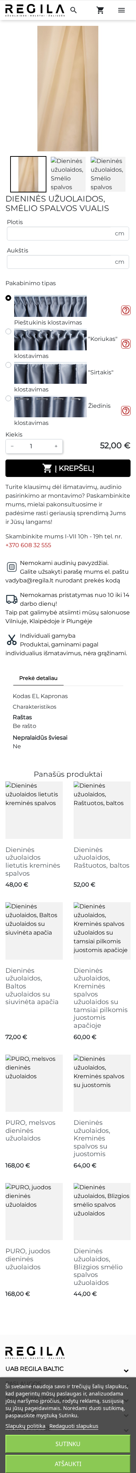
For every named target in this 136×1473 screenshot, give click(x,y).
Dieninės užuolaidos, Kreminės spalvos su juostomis (92, 1138)
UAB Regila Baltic (34, 1368)
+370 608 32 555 (28, 545)
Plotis (15, 222)
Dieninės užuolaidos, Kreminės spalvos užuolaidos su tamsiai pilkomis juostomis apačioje (101, 998)
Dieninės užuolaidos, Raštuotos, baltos (101, 857)
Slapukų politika (25, 1425)
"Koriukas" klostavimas (66, 347)
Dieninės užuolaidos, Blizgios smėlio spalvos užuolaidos (98, 1266)
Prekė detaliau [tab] (38, 678)
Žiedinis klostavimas (62, 414)
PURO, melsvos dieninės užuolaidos (30, 1130)
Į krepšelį (68, 468)
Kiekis (13, 434)
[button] (126, 310)
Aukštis (17, 250)
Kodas (21, 696)
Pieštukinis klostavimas (48, 322)
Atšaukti (68, 1464)
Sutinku (68, 1444)
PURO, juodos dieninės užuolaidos (27, 1259)
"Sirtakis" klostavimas (64, 381)
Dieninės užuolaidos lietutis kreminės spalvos (32, 861)
